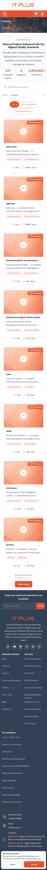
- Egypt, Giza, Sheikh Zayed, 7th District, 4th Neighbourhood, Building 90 (26, 838)
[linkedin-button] (33, 647)
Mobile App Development (12, 773)
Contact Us (6, 709)
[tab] (14, 104)
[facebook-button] (7, 647)
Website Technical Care (11, 744)
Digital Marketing (9, 780)
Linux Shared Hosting (33, 687)
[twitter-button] (20, 647)
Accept (34, 864)
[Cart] (36, 14)
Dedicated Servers (32, 702)
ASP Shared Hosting (33, 666)
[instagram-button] (26, 647)
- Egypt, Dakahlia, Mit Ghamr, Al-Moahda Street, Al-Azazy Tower (25, 844)
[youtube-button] (14, 647)
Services (5, 673)
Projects (5, 687)
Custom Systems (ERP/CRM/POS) (15, 766)
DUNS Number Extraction (12, 802)
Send (40, 605)
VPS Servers (29, 673)
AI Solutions (7, 751)
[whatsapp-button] (39, 647)
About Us (6, 666)
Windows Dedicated (33, 709)
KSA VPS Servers (31, 680)
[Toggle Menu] (4, 14)
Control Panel (30, 723)
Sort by (5, 95)
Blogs (4, 702)
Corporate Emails (32, 716)
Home (4, 658)
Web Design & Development (13, 759)
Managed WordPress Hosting (33, 696)
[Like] (12, 168)
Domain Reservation (33, 658)
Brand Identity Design (11, 795)
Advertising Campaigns (11, 680)
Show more (23, 584)
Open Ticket (7, 694)
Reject (13, 864)
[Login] (42, 14)
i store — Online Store (11, 737)
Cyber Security (8, 787)
